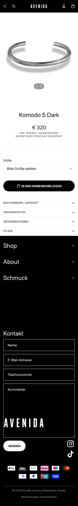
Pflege (8, 231)
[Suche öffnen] (13, 6)
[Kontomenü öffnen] (63, 6)
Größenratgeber (15, 221)
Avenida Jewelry (31, 490)
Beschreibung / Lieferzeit (20, 202)
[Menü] (5, 6)
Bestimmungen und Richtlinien (39, 496)
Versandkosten (14, 212)
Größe (7, 160)
